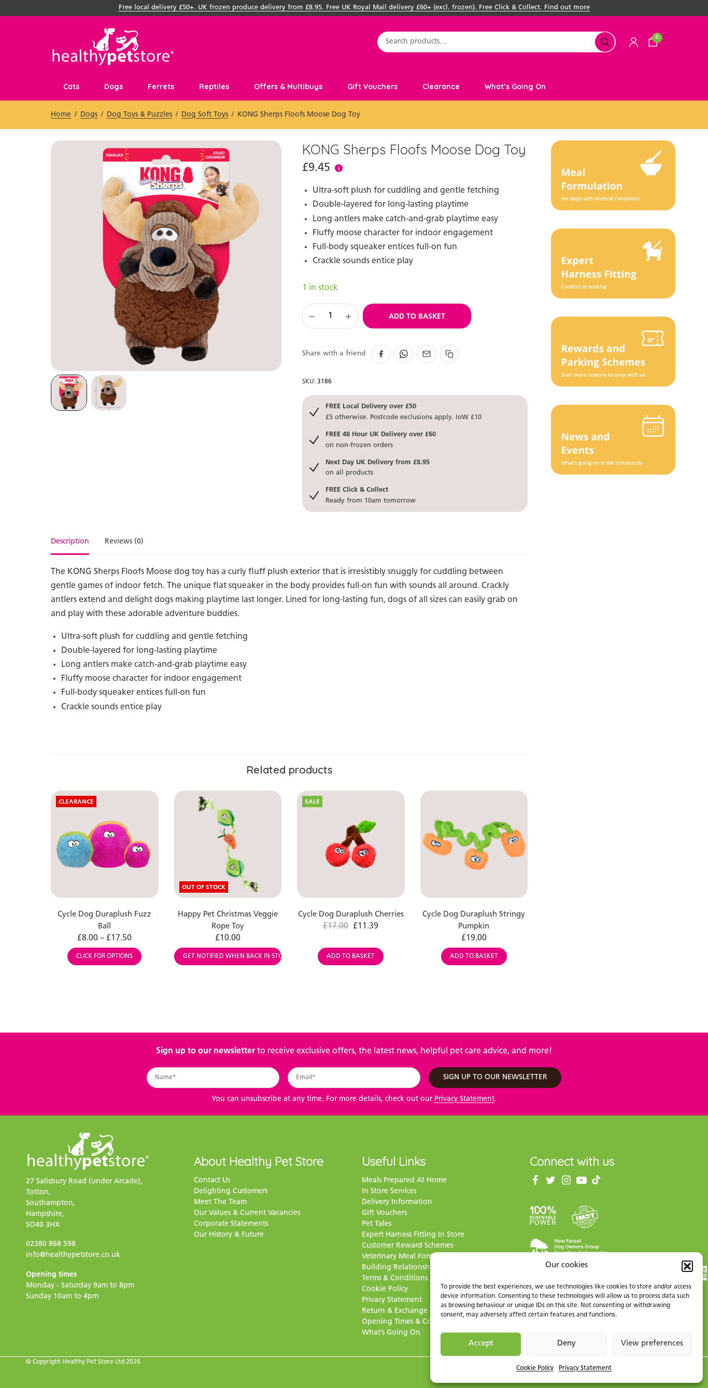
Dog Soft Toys (204, 115)
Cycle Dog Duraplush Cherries (351, 915)
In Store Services (389, 1192)
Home (61, 115)
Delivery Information (397, 1203)
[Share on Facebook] (381, 354)
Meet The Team (220, 1203)
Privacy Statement (585, 1368)
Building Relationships (400, 1268)
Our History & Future (229, 1235)
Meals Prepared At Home (404, 1181)
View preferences (652, 1344)
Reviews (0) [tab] (124, 542)
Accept (481, 1344)
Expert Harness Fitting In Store (413, 1235)
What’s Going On (515, 86)
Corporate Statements (231, 1224)
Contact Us (212, 1181)
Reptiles (214, 86)
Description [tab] (70, 542)
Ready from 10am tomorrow (370, 494)
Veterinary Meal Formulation (411, 1257)
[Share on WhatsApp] (403, 354)
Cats (71, 86)
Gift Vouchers (372, 86)
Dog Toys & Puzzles (139, 115)
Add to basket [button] (351, 956)
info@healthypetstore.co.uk (73, 1255)
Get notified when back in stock (232, 956)
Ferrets (161, 86)
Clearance (441, 86)
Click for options (104, 956)
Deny (566, 1344)
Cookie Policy (535, 1368)
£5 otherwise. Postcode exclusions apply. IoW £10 (403, 411)
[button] (687, 1266)
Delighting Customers (230, 1192)
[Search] (605, 42)
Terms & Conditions (395, 1279)
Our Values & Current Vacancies (247, 1214)
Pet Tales (376, 1224)
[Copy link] (449, 354)
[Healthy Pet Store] (113, 46)
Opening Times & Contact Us (410, 1322)
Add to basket (417, 316)
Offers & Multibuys (288, 86)
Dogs (113, 86)
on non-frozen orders (380, 439)
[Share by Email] (426, 354)
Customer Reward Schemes (407, 1246)
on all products (377, 467)
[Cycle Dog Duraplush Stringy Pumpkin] (474, 844)
